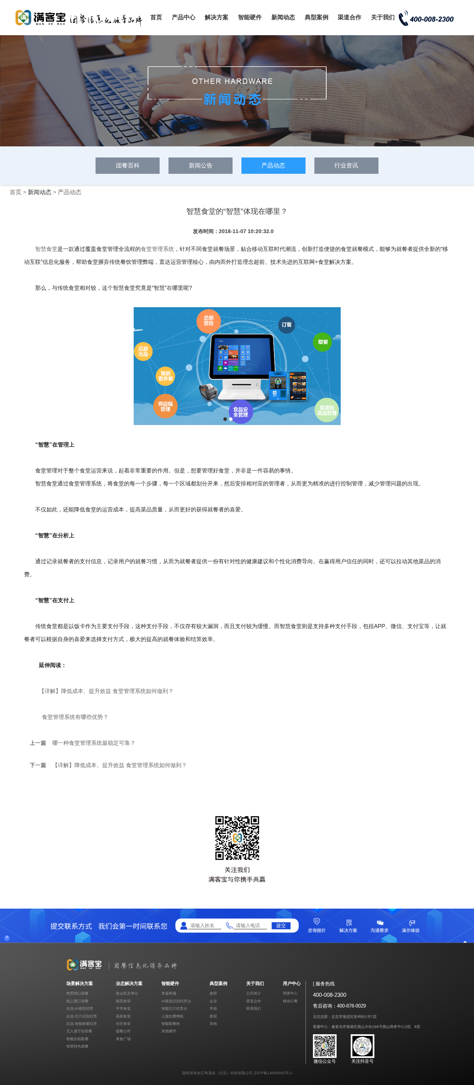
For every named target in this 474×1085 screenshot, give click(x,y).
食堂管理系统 (157, 249)
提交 (281, 925)
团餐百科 (128, 165)
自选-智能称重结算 (81, 1024)
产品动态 (273, 165)
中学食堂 (123, 1008)
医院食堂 (123, 1001)
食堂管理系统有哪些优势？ (75, 717)
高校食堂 (123, 1016)
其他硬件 (168, 1031)
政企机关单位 (127, 993)
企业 (213, 1001)
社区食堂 (123, 1024)
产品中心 (184, 17)
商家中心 (290, 993)
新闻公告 (201, 165)
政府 (213, 993)
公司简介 (253, 993)
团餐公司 (123, 1031)
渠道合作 (349, 17)
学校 (213, 1008)
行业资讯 (346, 165)
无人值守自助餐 (79, 1031)
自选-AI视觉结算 (79, 1008)
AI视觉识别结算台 (176, 1001)
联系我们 (253, 1008)
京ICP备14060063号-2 (273, 1073)
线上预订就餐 (77, 1001)
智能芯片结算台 (174, 1008)
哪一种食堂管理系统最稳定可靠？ (94, 743)
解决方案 (216, 17)
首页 (156, 17)
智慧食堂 (46, 249)
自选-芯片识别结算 (81, 1016)
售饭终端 (168, 993)
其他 (213, 1024)
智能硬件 (250, 17)
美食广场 (123, 1039)
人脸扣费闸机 (172, 1016)
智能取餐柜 (170, 1024)
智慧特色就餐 (77, 1046)
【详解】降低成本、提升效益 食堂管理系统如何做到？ (106, 691)
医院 (213, 1016)
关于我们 (383, 17)
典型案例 (316, 17)
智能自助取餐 (77, 1039)
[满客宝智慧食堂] (81, 26)
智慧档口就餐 (77, 993)
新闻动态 (283, 17)
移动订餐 (290, 1001)
